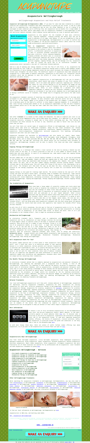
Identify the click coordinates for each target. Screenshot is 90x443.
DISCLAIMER (77, 12)
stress (69, 296)
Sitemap (10, 430)
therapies (52, 389)
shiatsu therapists (37, 384)
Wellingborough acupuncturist (26, 283)
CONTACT (71, 12)
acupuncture (43, 126)
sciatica (41, 288)
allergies (77, 299)
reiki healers (15, 386)
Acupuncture (31, 35)
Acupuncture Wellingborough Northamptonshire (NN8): (26, 24)
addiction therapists (44, 386)
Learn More (68, 442)
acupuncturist (32, 40)
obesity (70, 298)
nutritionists (54, 387)
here (53, 322)
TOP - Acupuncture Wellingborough (20, 415)
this (60, 314)
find (14, 340)
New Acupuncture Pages (17, 430)
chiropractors (72, 386)
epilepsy (59, 288)
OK (73, 442)
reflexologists (18, 382)
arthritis (64, 294)
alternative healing (28, 387)
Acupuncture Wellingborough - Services (28, 350)
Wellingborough (43, 135)
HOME (59, 12)
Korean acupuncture (25, 129)
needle (71, 100)
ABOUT (67, 12)
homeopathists (62, 384)
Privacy (79, 430)
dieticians (13, 384)
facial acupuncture (43, 291)
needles (58, 47)
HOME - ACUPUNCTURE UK (45, 425)
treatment (20, 116)
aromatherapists (62, 382)
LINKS (63, 12)
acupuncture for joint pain (19, 286)
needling (44, 294)
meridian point (19, 102)
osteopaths (39, 382)
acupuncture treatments (55, 30)
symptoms (39, 89)
